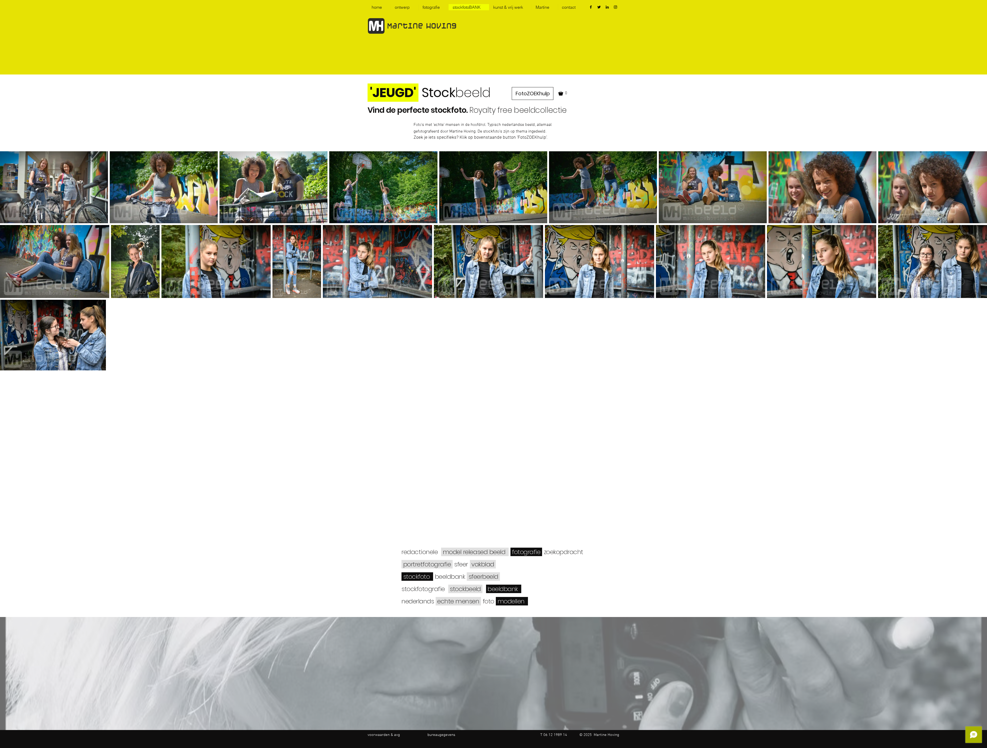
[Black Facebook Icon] (591, 7)
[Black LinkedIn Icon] (607, 7)
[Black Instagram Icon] (615, 7)
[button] (563, 93)
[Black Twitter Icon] (599, 7)
